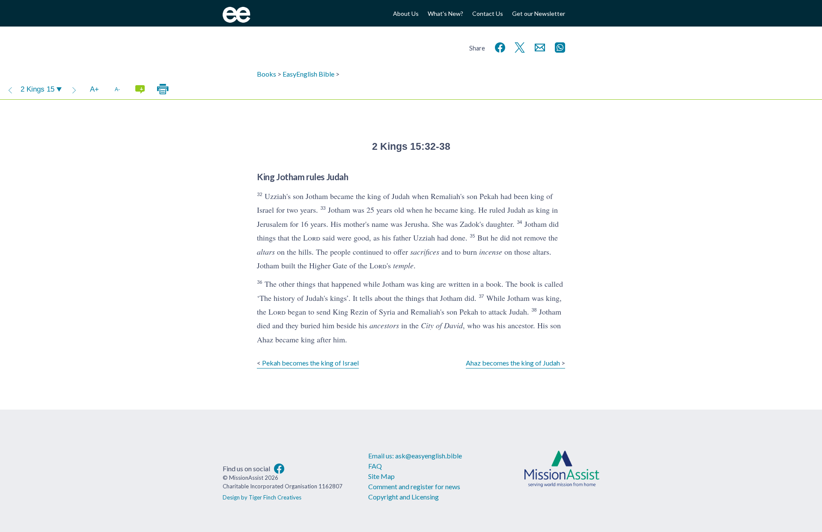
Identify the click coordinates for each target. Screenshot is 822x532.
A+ (94, 89)
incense (490, 252)
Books (266, 74)
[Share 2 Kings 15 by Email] (538, 46)
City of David (442, 325)
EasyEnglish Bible (308, 74)
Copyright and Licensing (403, 497)
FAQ (375, 466)
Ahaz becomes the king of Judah (513, 363)
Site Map (381, 476)
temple (403, 265)
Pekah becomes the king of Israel (310, 363)
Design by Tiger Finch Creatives (262, 497)
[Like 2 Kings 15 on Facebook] (498, 46)
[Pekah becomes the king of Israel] (10, 89)
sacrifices (424, 252)
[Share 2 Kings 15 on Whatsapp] (558, 46)
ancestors (384, 325)
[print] (162, 89)
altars (266, 252)
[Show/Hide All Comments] (140, 89)
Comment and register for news (414, 486)
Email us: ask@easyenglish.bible (415, 456)
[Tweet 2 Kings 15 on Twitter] (518, 46)
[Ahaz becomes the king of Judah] (74, 89)
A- (117, 89)
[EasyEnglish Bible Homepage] (236, 20)
